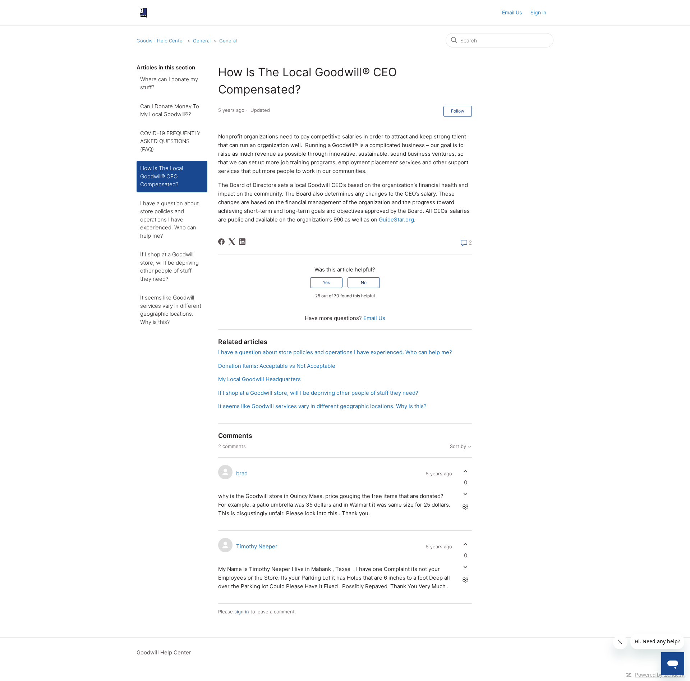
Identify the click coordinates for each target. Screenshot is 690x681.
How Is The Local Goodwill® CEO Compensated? (161, 176)
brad (242, 473)
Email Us (512, 12)
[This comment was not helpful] (465, 494)
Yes (326, 282)
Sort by (459, 446)
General (202, 41)
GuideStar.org (396, 219)
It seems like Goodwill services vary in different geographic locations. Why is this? (170, 309)
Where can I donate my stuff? (169, 83)
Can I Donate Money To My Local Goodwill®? (169, 110)
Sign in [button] (538, 12)
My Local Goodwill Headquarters (259, 379)
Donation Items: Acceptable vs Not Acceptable (276, 365)
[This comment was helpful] (465, 471)
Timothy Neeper (256, 546)
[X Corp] (232, 241)
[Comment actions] (465, 507)
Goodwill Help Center (160, 41)
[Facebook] (221, 241)
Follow (457, 111)
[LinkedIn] (242, 241)
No (364, 282)
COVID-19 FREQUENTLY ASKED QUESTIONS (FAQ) (170, 141)
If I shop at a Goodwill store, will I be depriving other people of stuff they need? (169, 266)
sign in (241, 611)
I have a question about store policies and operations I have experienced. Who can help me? (169, 219)
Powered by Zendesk (660, 675)
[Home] (143, 12)
